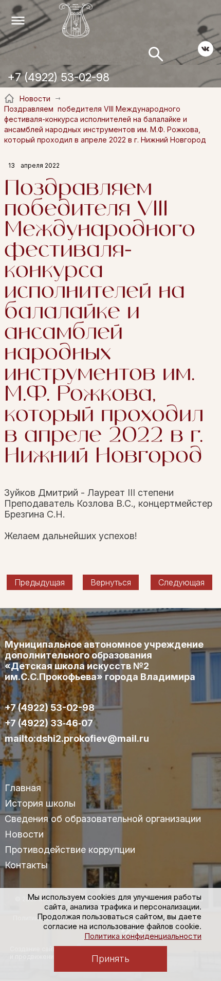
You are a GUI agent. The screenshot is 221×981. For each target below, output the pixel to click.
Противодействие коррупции (70, 849)
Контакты (26, 865)
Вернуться (110, 582)
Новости (24, 834)
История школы (40, 803)
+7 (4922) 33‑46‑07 (49, 723)
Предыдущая (39, 582)
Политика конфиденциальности (142, 936)
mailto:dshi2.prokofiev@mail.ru (77, 739)
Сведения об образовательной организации (103, 818)
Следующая (181, 582)
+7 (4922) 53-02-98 (58, 77)
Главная (23, 787)
